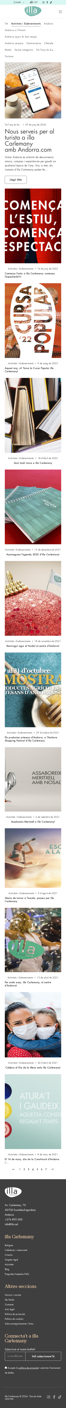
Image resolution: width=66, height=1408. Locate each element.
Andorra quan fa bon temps (21, 37)
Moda (8, 50)
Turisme (9, 56)
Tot (6, 24)
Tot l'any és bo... (46, 50)
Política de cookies (14, 1319)
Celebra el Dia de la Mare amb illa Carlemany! (33, 1067)
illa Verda (9, 1300)
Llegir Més (16, 179)
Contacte (9, 1304)
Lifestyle (48, 43)
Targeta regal (11, 1260)
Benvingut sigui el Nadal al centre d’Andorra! (33, 646)
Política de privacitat (15, 1314)
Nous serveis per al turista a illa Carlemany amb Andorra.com (29, 141)
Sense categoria (24, 50)
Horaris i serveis (13, 1295)
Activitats (9, 1264)
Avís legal (9, 1309)
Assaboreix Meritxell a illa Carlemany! (33, 822)
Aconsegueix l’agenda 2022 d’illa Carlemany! (33, 554)
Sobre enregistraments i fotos (19, 1324)
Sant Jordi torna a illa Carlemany (33, 463)
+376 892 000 (13, 1219)
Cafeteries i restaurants (16, 1250)
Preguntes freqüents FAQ (17, 1274)
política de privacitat (28, 1368)
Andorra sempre (14, 43)
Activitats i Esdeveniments (26, 24)
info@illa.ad (11, 1224)
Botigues (9, 1245)
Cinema (8, 1255)
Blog (7, 1269)
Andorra (48, 24)
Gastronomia (33, 43)
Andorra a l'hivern (15, 30)
